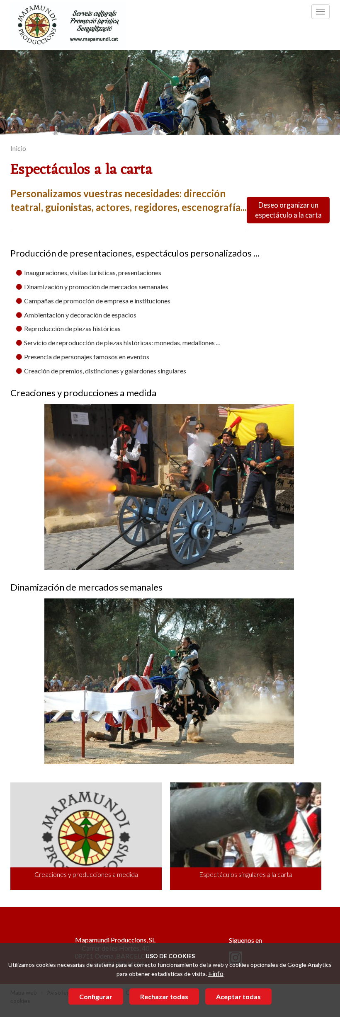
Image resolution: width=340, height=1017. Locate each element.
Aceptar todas (238, 996)
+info (215, 973)
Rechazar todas (164, 996)
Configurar (95, 996)
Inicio (18, 148)
